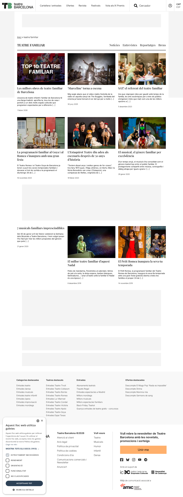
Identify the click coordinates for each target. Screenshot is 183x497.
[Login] (170, 5)
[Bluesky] (127, 459)
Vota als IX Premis (114, 5)
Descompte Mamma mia (136, 392)
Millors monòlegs (84, 395)
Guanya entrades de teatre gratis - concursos (97, 408)
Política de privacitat (68, 446)
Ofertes (70, 5)
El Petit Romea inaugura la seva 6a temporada (140, 263)
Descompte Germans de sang (139, 395)
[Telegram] (145, 459)
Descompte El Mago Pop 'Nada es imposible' (146, 385)
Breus (162, 45)
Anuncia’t (62, 466)
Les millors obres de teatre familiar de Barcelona (40, 90)
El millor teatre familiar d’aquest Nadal (89, 263)
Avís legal (62, 441)
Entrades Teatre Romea (56, 395)
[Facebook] (121, 459)
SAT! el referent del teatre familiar (140, 88)
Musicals (98, 441)
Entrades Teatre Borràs (56, 392)
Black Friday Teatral (86, 405)
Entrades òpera (23, 399)
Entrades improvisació (26, 402)
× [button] (42, 421)
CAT (178, 4)
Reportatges (148, 45)
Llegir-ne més (11, 444)
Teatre (97, 437)
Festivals (95, 5)
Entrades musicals (24, 392)
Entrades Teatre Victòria (57, 405)
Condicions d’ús (65, 455)
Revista (82, 5)
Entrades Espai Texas (55, 415)
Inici (19, 37)
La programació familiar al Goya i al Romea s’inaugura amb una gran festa (40, 155)
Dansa (97, 455)
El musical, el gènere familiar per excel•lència (139, 154)
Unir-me (143, 450)
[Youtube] (139, 460)
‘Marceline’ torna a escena (84, 88)
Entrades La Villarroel (55, 399)
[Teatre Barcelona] (17, 6)
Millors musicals (84, 399)
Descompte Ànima (133, 389)
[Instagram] (133, 459)
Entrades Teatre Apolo (56, 408)
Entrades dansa (23, 389)
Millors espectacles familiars (90, 402)
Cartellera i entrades (50, 5)
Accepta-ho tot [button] (24, 483)
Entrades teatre (23, 385)
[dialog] (24, 455)
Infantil (97, 450)
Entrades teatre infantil (26, 395)
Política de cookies (67, 450)
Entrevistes (130, 45)
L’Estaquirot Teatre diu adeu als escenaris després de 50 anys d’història (88, 155)
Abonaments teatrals (86, 385)
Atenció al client (65, 437)
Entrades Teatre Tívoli (56, 385)
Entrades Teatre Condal (56, 402)
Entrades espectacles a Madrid (91, 392)
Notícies (114, 45)
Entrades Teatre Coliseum (57, 389)
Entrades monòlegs (25, 405)
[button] (24, 448)
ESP (178, 7)
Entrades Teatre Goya (56, 412)
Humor (97, 446)
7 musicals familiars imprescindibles (40, 228)
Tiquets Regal (83, 389)
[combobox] (150, 5)
